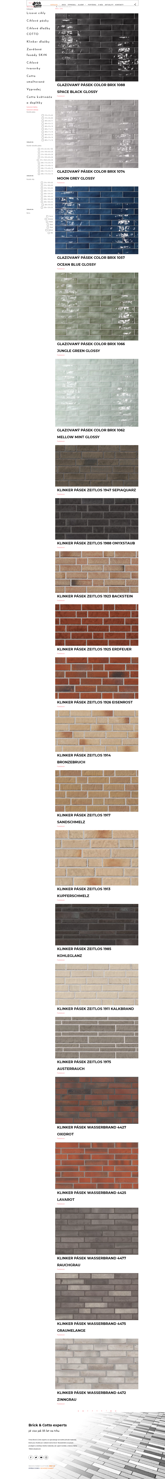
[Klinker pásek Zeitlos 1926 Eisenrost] (96, 678)
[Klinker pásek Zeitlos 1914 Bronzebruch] (96, 731)
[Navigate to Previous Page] (83, 1411)
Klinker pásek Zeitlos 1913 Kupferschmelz (83, 892)
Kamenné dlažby (32, 107)
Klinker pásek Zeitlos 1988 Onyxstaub (96, 543)
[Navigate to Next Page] (111, 1411)
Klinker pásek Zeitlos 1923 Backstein (95, 596)
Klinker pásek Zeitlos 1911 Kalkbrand (95, 1009)
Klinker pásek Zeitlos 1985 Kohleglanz (84, 952)
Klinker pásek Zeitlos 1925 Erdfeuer (94, 649)
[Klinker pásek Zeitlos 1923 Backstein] (96, 572)
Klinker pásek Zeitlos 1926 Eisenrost (95, 702)
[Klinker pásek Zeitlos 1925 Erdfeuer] (96, 625)
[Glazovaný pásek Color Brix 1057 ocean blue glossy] (96, 220)
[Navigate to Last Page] (116, 1411)
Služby (81, 5)
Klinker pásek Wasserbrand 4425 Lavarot (91, 1196)
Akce (64, 5)
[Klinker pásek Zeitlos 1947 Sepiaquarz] (96, 466)
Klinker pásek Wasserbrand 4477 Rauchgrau (91, 1261)
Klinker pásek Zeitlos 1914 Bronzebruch (84, 758)
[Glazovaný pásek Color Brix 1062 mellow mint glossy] (96, 393)
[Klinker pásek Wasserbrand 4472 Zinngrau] (96, 1364)
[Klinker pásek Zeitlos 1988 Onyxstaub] (96, 519)
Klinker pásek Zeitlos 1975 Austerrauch (84, 1065)
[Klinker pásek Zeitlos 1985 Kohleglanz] (96, 924)
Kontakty (119, 5)
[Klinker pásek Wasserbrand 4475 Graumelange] (96, 1296)
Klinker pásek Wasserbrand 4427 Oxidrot (91, 1130)
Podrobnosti (61, 96)
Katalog (54, 5)
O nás (100, 5)
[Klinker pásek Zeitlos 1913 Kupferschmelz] (96, 858)
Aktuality (109, 5)
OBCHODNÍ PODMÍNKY (47, 1468)
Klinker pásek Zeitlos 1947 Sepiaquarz (96, 490)
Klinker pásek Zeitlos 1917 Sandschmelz (83, 818)
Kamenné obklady (32, 110)
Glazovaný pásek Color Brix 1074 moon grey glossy (91, 174)
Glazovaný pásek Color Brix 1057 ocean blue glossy (91, 261)
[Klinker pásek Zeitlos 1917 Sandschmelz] (96, 791)
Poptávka (92, 5)
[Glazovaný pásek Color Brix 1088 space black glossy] (96, 47)
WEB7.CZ (52, 1466)
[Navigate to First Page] (78, 1411)
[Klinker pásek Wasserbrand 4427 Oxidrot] (96, 1100)
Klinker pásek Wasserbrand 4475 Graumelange (91, 1327)
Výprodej (72, 5)
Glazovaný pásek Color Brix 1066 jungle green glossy (91, 347)
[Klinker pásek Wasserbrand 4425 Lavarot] (96, 1165)
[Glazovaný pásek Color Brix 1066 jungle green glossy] (96, 306)
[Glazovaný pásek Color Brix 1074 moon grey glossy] (96, 134)
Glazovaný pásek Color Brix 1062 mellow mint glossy (91, 433)
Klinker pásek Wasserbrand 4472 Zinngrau (91, 1396)
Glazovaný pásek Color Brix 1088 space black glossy (91, 88)
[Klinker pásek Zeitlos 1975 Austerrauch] (96, 1037)
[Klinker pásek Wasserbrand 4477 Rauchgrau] (96, 1231)
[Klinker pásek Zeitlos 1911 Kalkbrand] (96, 984)
